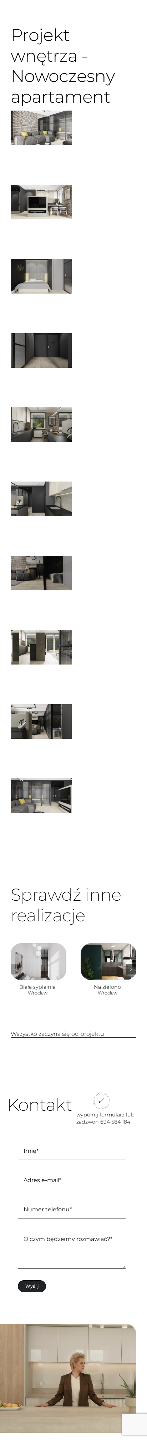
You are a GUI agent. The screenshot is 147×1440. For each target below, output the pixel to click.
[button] (16, 969)
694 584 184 (115, 1122)
